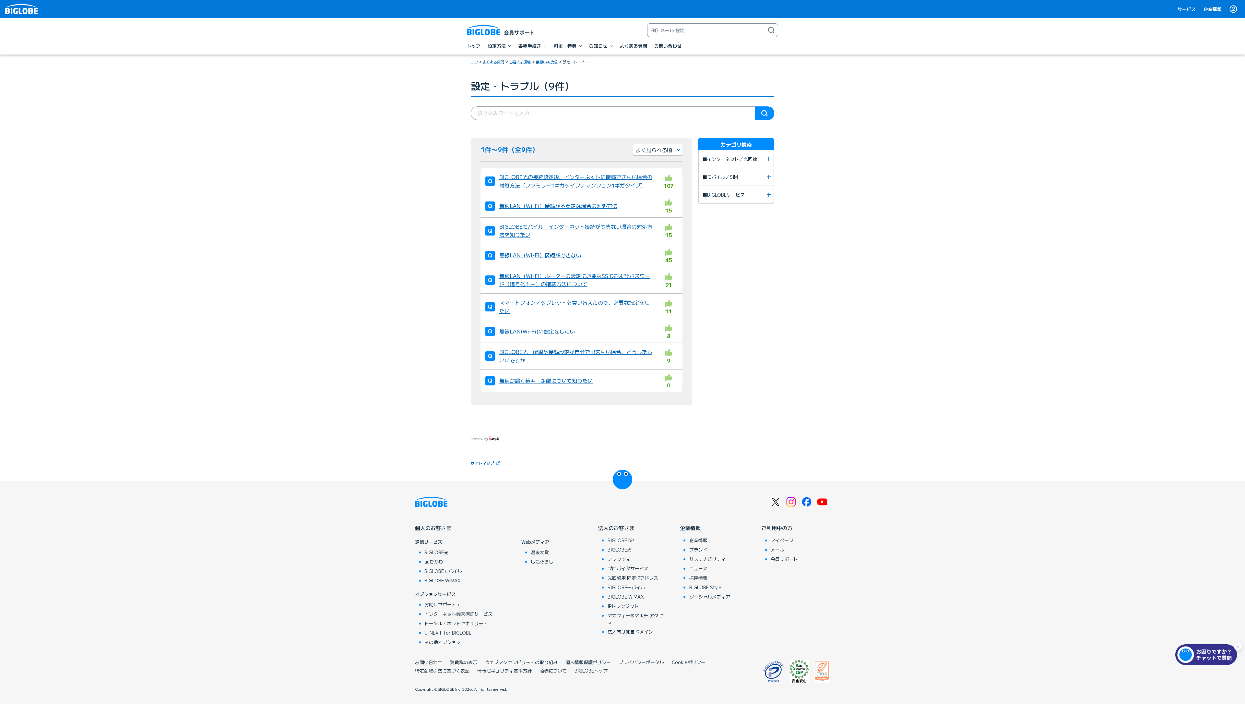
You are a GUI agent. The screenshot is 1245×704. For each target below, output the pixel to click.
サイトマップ (482, 463)
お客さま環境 (520, 61)
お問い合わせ (428, 662)
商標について (553, 670)
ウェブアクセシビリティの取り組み (521, 662)
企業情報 (1213, 9)
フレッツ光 (619, 559)
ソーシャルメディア (709, 596)
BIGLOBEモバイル (443, 571)
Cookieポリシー (689, 662)
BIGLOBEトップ (591, 670)
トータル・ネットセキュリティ (456, 623)
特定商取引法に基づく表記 (442, 670)
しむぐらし (542, 561)
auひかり (433, 561)
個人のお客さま (433, 528)
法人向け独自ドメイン (630, 631)
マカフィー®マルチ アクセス (635, 618)
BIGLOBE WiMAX (442, 580)
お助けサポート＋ (442, 604)
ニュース (698, 568)
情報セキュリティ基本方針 (504, 670)
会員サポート (784, 559)
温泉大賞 (540, 552)
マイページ (782, 540)
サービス (1187, 9)
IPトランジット (623, 606)
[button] (1207, 654)
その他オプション (442, 642)
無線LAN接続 (547, 61)
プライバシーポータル (641, 662)
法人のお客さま (616, 528)
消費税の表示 (463, 662)
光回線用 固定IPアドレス (633, 578)
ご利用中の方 (776, 528)
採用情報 (698, 578)
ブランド (698, 549)
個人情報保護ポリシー (588, 662)
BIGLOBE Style (705, 587)
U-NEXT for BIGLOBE (447, 632)
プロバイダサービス (628, 568)
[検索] (771, 30)
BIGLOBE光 (436, 552)
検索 (764, 113)
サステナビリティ (707, 559)
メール (777, 549)
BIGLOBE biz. (622, 540)
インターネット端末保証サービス (458, 614)
